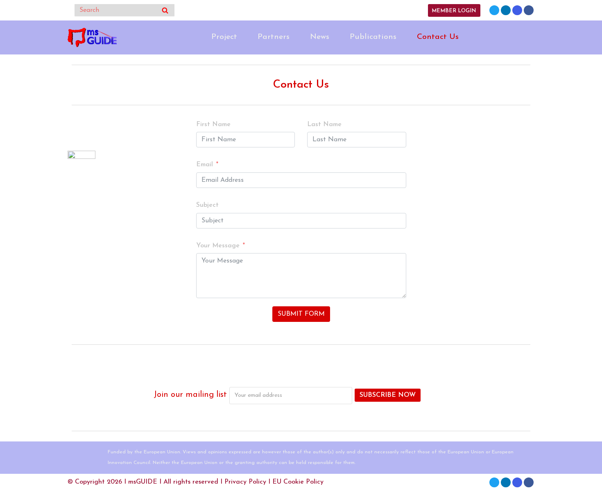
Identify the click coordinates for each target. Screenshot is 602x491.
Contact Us (438, 37)
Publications (373, 37)
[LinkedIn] (506, 10)
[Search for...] (124, 10)
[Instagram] (517, 10)
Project (224, 37)
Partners (274, 37)
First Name (213, 124)
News (319, 37)
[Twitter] (494, 10)
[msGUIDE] (92, 37)
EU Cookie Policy (298, 482)
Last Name (324, 124)
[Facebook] (529, 10)
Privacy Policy (245, 482)
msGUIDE (142, 482)
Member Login (454, 11)
